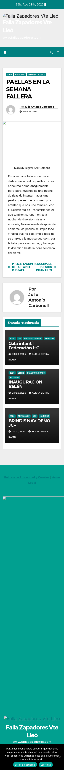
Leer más (46, 764)
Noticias (20, 75)
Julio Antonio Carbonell (39, 106)
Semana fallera (36, 75)
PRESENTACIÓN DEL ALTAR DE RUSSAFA (22, 267)
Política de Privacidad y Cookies (26, 477)
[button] (51, 52)
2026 (12, 339)
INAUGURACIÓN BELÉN (25, 384)
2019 (9, 75)
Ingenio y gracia (32, 339)
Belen (21, 373)
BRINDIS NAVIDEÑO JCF (29, 423)
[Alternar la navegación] (58, 52)
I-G (19, 339)
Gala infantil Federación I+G (24, 345)
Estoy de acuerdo (25, 764)
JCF (34, 416)
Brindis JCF (24, 416)
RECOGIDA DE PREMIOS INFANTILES (43, 267)
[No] (59, 757)
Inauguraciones (36, 373)
